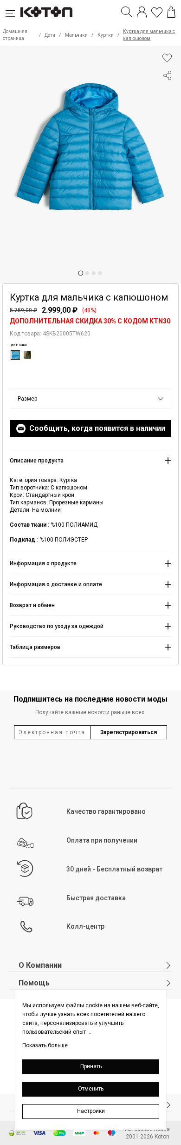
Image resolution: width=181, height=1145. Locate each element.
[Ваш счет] (142, 12)
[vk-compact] (167, 94)
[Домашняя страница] (46, 12)
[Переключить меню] (13, 12)
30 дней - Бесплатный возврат (114, 869)
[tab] (80, 272)
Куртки (105, 35)
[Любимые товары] (156, 12)
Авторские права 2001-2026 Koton (147, 1133)
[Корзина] (171, 12)
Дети (50, 35)
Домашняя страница (15, 35)
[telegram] (167, 111)
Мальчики (76, 35)
